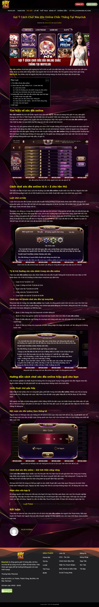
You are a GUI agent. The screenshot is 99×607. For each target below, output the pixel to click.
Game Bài (21, 11)
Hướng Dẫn (62, 11)
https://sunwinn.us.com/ (80, 11)
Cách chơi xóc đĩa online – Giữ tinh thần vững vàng (31, 101)
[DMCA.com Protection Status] (6, 591)
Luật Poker (28, 504)
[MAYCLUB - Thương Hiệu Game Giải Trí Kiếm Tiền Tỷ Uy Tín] (11, 4)
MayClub (11, 11)
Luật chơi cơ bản (20, 88)
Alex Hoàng (58, 23)
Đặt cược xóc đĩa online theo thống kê (27, 98)
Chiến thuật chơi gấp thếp (23, 96)
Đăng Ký (52, 11)
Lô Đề (36, 11)
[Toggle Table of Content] (46, 80)
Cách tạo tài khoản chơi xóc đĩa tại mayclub (29, 92)
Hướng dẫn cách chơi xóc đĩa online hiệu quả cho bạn (30, 94)
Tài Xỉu (29, 11)
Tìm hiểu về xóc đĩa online (21, 83)
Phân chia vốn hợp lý (21, 103)
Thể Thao (44, 11)
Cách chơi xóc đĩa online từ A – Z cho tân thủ (27, 85)
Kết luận (15, 105)
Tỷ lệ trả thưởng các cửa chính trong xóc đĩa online (31, 90)
